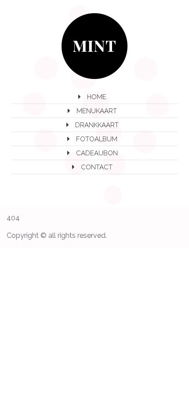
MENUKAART (96, 111)
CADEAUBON (97, 153)
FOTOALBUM (96, 139)
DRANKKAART (97, 125)
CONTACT (97, 167)
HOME (96, 97)
